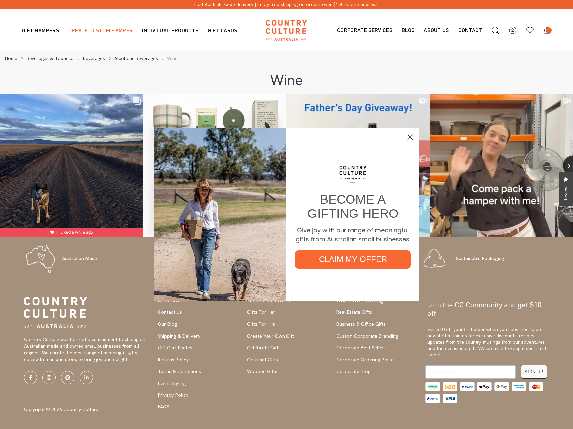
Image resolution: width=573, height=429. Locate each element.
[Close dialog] (410, 137)
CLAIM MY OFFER (353, 259)
